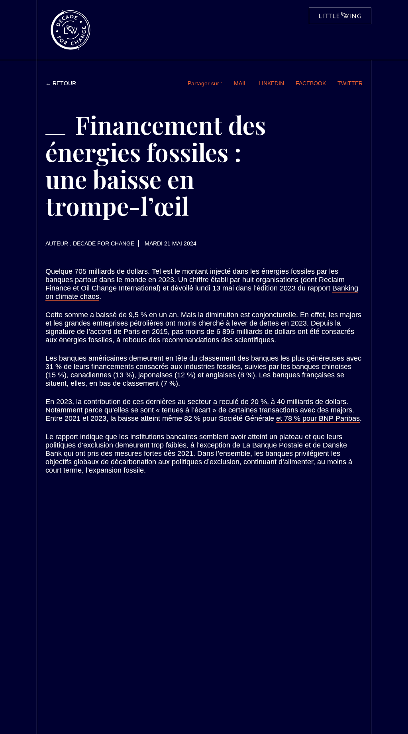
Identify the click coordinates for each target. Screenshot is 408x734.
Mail (240, 83)
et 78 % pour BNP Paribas (318, 418)
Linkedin (271, 83)
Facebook (311, 83)
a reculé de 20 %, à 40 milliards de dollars (279, 402)
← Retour (60, 83)
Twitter (350, 83)
